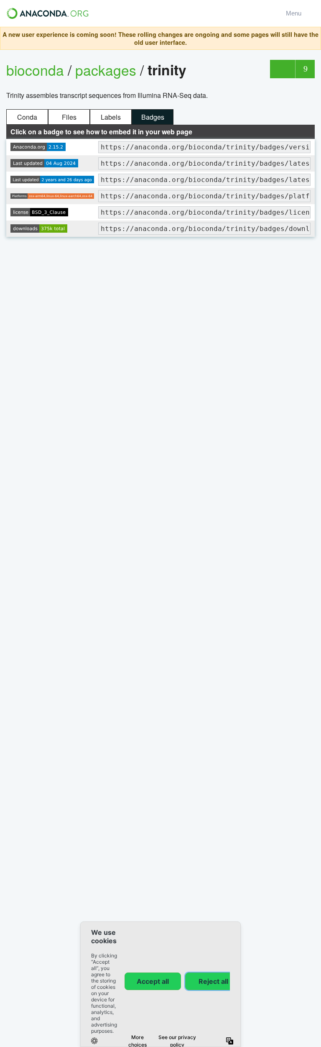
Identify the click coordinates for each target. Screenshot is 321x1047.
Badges (152, 117)
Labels (111, 117)
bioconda (35, 70)
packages (107, 69)
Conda (27, 117)
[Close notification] (312, 38)
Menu (295, 13)
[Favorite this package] (282, 69)
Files (69, 117)
